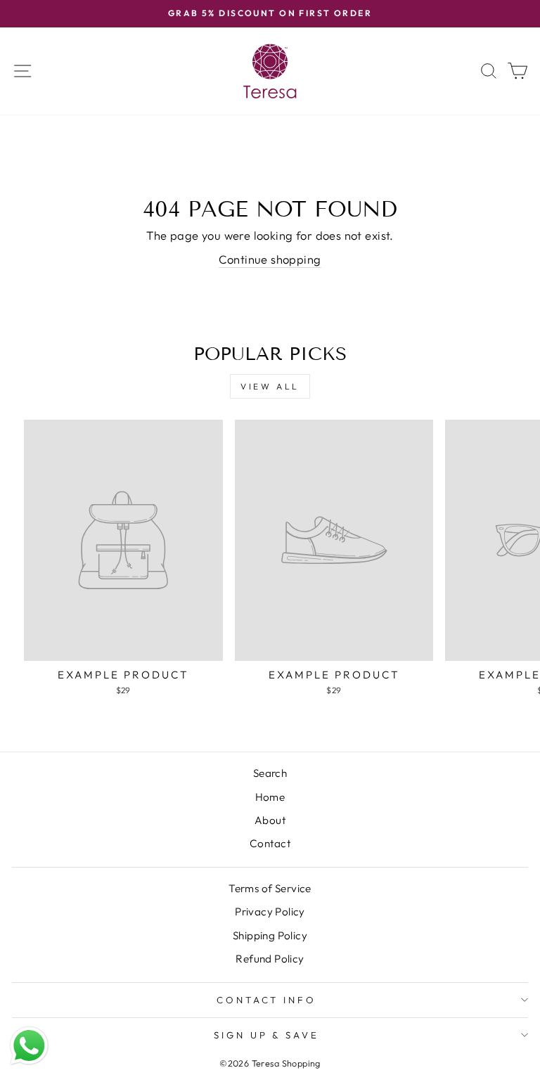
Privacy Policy (270, 911)
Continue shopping (270, 259)
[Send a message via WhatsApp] (29, 1046)
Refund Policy (270, 958)
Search (270, 773)
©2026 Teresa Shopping (270, 1063)
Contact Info (267, 999)
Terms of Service (270, 888)
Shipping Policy (270, 935)
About (270, 820)
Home (270, 797)
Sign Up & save (267, 1035)
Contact (270, 843)
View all (270, 386)
